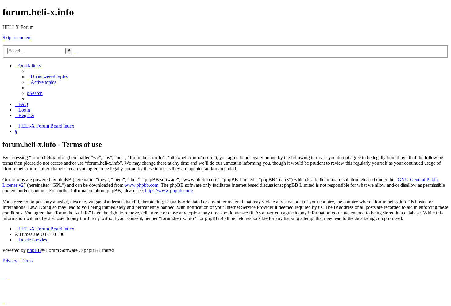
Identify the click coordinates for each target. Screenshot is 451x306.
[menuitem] (47, 76)
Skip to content (17, 37)
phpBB (34, 250)
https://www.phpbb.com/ (169, 190)
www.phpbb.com (141, 185)
